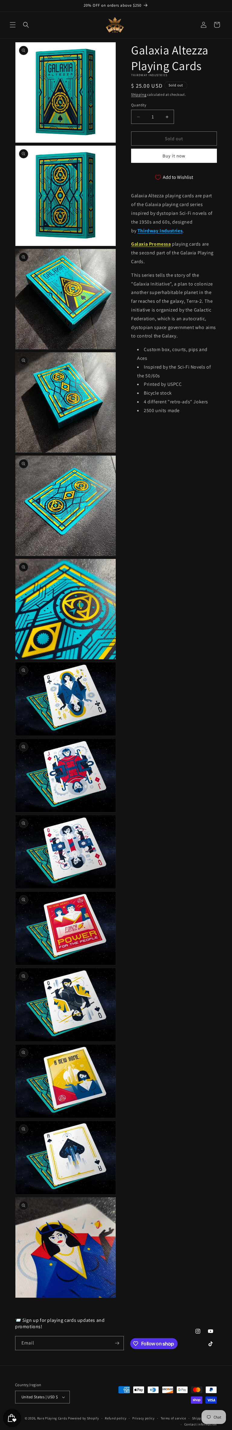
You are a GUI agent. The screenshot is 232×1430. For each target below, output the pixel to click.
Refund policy (115, 1418)
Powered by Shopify (83, 1418)
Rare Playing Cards (52, 1418)
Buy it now (174, 156)
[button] (12, 24)
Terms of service (173, 1418)
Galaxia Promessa (151, 244)
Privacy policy (143, 1418)
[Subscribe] (117, 1343)
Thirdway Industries (159, 231)
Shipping (139, 94)
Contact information (200, 1424)
